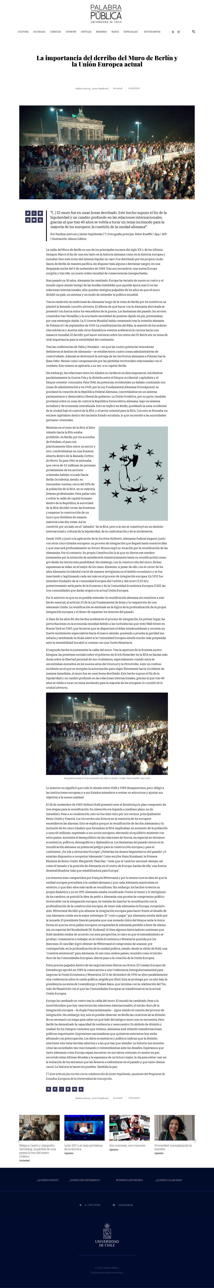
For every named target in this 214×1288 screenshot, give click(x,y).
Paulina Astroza (82, 88)
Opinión (68, 1153)
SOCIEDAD (39, 31)
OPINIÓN (71, 31)
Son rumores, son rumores (128, 1145)
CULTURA (23, 31)
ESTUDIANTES (152, 31)
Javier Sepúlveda (100, 88)
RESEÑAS (101, 31)
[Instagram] (178, 32)
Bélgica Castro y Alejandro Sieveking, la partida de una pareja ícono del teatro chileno (37, 1151)
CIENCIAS (55, 31)
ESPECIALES (131, 31)
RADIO (115, 31)
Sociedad (24, 1160)
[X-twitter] (173, 32)
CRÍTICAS (86, 31)
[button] (28, 213)
